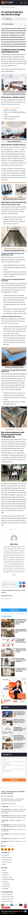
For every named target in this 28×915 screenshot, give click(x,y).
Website (14, 574)
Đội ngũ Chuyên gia (7, 857)
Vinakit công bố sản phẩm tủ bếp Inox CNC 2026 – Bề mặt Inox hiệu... (19, 714)
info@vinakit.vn (10, 846)
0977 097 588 (20, 806)
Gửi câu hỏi (14, 780)
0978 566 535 (12, 806)
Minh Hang (8, 19)
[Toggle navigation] (25, 3)
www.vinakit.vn (22, 911)
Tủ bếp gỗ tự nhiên (7, 877)
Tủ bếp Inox (5, 872)
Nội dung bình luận (6, 595)
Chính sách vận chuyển (8, 896)
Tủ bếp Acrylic (5, 884)
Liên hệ (4, 864)
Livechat (25, 911)
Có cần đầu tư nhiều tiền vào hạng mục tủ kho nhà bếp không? (21, 622)
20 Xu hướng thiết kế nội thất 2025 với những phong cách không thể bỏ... (19, 745)
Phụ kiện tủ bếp (6, 886)
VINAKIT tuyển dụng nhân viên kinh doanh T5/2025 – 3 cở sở (19, 721)
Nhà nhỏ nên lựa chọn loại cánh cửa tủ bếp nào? (20, 660)
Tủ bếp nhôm (5, 874)
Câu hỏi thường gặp (10, 7)
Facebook (23, 583)
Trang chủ (3, 7)
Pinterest (23, 586)
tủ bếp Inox (17, 149)
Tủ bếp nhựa (5, 881)
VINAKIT (7, 3)
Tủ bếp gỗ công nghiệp (8, 879)
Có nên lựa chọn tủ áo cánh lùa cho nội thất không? (20, 670)
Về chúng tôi (5, 855)
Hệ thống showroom (7, 859)
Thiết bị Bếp (5, 888)
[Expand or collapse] (25, 24)
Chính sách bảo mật (7, 894)
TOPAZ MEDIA (11, 913)
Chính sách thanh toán (7, 899)
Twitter (20, 583)
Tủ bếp (4, 870)
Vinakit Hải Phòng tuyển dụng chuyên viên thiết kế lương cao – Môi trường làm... (20, 737)
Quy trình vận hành (6, 862)
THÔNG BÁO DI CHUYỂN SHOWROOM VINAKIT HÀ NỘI (20, 729)
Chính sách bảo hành (7, 901)
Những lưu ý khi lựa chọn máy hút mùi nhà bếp (20, 650)
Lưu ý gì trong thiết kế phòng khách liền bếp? (21, 631)
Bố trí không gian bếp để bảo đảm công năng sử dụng (20, 640)
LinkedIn (20, 586)
